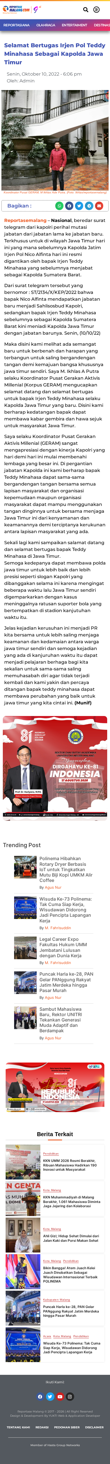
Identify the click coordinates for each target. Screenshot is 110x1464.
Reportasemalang (25, 220)
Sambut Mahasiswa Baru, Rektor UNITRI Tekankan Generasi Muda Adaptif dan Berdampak (60, 1020)
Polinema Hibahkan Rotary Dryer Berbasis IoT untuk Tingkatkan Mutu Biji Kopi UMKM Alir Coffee (66, 869)
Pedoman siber (67, 1427)
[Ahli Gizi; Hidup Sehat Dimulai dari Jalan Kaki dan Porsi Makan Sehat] (23, 1235)
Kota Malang (52, 1190)
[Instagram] (70, 1396)
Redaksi (42, 1427)
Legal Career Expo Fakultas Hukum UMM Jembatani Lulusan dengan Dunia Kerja (63, 947)
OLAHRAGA (45, 25)
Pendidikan (51, 1153)
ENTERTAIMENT (74, 25)
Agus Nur (53, 887)
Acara (47, 1336)
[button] (86, 9)
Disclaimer (94, 1427)
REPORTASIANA (16, 25)
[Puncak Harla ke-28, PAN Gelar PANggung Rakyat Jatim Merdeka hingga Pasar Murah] (23, 1308)
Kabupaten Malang (56, 1299)
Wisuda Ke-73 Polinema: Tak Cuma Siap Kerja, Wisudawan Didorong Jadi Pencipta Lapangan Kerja (65, 910)
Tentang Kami (18, 1427)
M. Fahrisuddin (58, 928)
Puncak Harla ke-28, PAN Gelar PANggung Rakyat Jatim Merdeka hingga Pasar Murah (66, 982)
